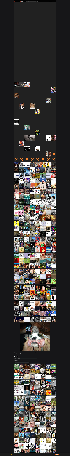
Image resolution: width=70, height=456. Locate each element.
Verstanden (56, 454)
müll (23, 1)
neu (20, 1)
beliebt (22, 1)
